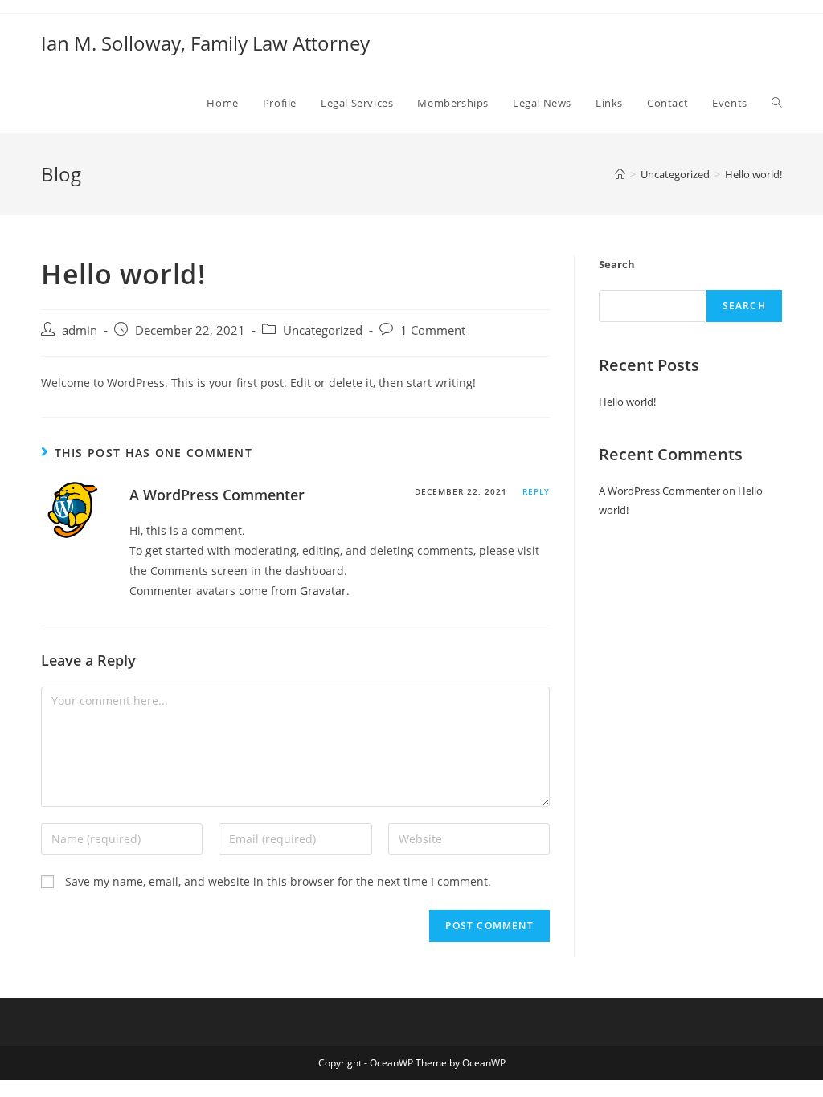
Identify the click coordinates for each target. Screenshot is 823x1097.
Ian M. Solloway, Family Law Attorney (205, 43)
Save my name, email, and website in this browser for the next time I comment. (278, 881)
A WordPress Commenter (217, 494)
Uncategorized (322, 330)
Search (617, 264)
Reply (536, 491)
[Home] (620, 174)
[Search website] (777, 103)
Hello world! (627, 401)
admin (79, 330)
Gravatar (323, 590)
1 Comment (432, 330)
